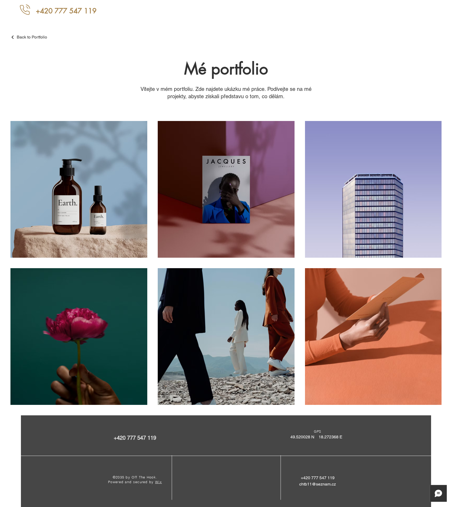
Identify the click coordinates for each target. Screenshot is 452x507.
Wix (158, 482)
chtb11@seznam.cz (317, 484)
